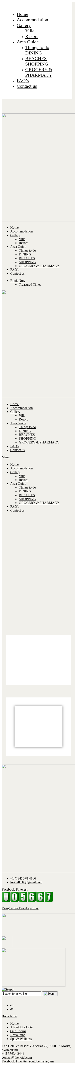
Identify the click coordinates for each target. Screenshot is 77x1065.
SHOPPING (36, 64)
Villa (29, 30)
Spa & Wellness (21, 1039)
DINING (33, 53)
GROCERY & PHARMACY (38, 72)
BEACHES (36, 58)
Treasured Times (30, 284)
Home (22, 14)
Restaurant (17, 1035)
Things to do (37, 47)
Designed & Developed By (20, 908)
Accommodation (32, 19)
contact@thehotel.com (17, 1057)
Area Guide (28, 41)
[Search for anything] (50, 993)
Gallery (24, 25)
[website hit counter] (27, 901)
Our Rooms (18, 1031)
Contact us (27, 86)
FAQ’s (23, 80)
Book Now (17, 280)
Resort (31, 36)
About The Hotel (21, 1027)
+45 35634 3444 (13, 1053)
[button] (38, 457)
